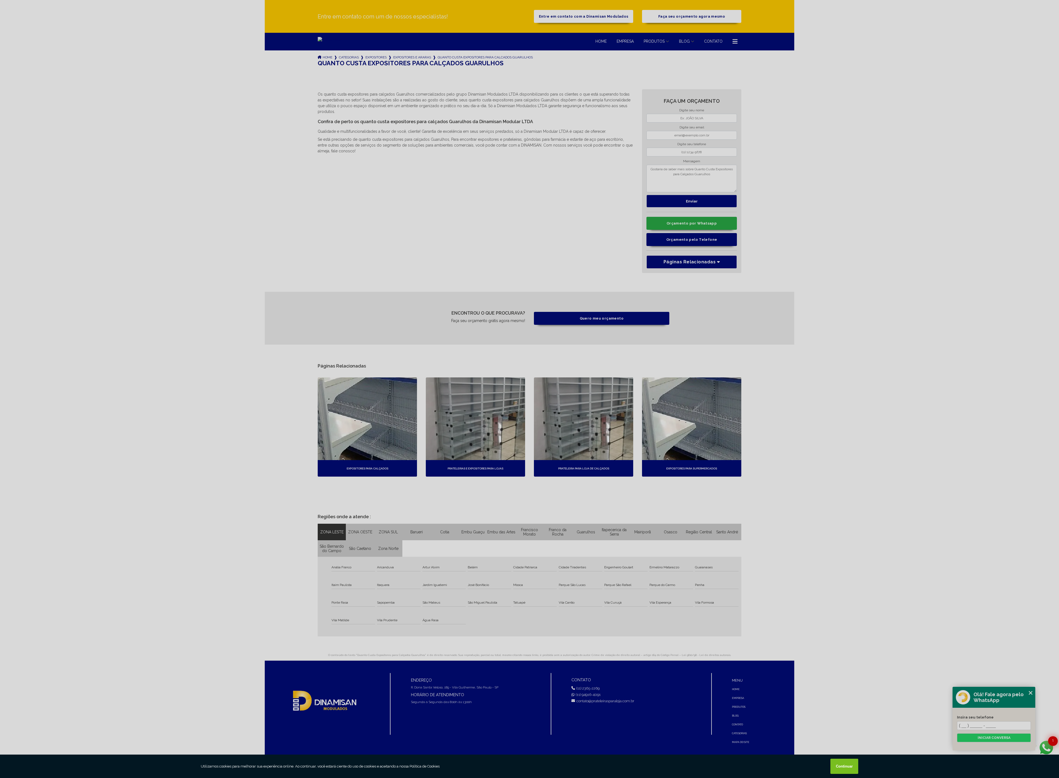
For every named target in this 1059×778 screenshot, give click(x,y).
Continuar (844, 766)
